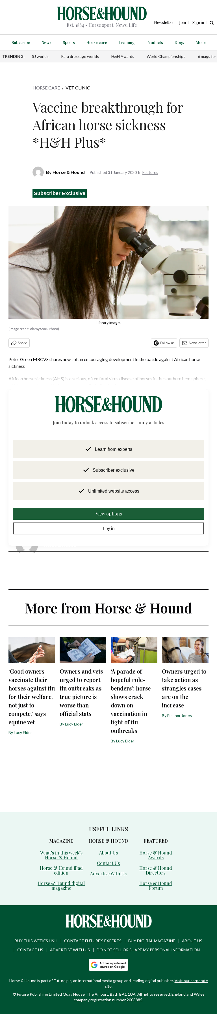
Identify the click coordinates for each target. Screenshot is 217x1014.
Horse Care (46, 87)
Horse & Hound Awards (155, 844)
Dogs (174, 42)
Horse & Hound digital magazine (61, 875)
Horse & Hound (69, 172)
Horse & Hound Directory (155, 854)
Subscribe (26, 42)
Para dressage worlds (80, 56)
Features (150, 172)
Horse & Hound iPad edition (61, 861)
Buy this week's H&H (36, 930)
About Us (108, 844)
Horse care (97, 42)
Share (22, 342)
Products (151, 42)
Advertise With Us (108, 864)
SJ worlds (40, 56)
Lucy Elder (23, 732)
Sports (71, 42)
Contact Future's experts (92, 930)
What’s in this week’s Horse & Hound (61, 846)
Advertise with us (70, 939)
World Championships (166, 56)
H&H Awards (122, 56)
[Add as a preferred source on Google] (108, 954)
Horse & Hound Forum (156, 864)
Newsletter (197, 342)
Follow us (167, 342)
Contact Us (108, 854)
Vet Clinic (78, 87)
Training (125, 42)
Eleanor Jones (179, 707)
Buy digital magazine (151, 930)
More (194, 42)
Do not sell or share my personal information (148, 939)
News (50, 42)
